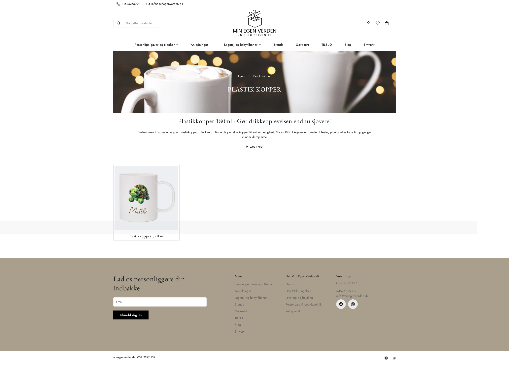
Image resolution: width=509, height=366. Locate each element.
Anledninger (199, 44)
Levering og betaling (299, 297)
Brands (278, 44)
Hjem (241, 76)
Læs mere (256, 146)
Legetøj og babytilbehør (240, 44)
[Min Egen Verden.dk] (254, 23)
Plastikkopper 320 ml (146, 235)
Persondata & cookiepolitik (304, 304)
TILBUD (327, 44)
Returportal (293, 311)
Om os (290, 284)
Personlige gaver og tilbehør (155, 44)
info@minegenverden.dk (352, 296)
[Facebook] (341, 304)
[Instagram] (353, 304)
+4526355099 (346, 291)
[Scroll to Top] (501, 344)
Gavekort (302, 44)
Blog (348, 44)
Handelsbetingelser (298, 291)
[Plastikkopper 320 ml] (146, 198)
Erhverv (369, 44)
